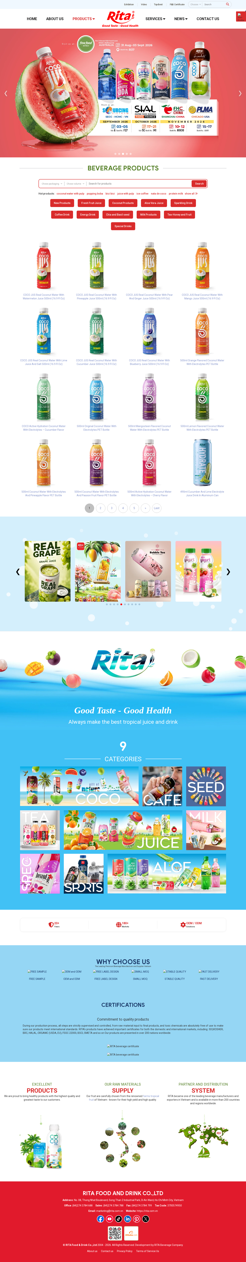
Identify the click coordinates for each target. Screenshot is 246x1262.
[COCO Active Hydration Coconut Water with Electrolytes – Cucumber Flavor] (43, 396)
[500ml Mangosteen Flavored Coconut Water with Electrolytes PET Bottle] (149, 396)
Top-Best (158, 4)
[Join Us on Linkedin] (127, 1219)
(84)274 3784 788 (113, 1205)
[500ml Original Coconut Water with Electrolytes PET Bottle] (96, 396)
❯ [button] (240, 93)
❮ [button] (6, 93)
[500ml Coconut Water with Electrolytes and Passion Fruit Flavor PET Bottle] (96, 462)
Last (156, 508)
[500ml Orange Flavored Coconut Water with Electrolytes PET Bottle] (202, 331)
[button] (115, 154)
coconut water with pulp (70, 193)
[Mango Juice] (47, 571)
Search (199, 183)
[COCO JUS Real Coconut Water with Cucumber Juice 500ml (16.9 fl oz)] (96, 331)
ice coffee (142, 193)
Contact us (107, 1251)
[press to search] (227, 4)
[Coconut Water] (198, 571)
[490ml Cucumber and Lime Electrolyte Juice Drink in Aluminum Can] (202, 462)
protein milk (176, 193)
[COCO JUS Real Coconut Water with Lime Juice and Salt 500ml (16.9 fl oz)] (43, 331)
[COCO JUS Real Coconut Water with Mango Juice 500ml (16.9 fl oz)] (202, 265)
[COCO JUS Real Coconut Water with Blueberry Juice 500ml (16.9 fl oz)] (149, 331)
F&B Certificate (177, 4)
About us (92, 1251)
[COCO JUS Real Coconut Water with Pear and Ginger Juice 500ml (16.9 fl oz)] (149, 265)
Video (144, 4)
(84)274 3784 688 (82, 1205)
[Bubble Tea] (98, 571)
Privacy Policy (124, 1251)
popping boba (95, 193)
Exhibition (129, 4)
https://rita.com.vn (147, 1210)
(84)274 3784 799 (142, 1205)
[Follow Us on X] (145, 1219)
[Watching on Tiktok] (118, 1219)
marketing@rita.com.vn (109, 1210)
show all (190, 193)
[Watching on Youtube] (109, 1219)
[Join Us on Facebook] (100, 1219)
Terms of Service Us (147, 1251)
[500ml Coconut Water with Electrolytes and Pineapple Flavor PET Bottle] (43, 462)
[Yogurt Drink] (148, 571)
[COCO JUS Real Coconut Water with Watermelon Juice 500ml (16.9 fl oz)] (43, 265)
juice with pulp (125, 193)
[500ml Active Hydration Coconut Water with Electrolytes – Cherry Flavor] (149, 462)
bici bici (110, 193)
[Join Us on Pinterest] (136, 1219)
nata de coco (158, 193)
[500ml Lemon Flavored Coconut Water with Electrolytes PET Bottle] (202, 396)
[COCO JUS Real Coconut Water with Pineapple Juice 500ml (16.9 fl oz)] (96, 265)
